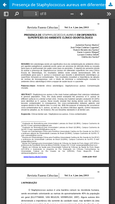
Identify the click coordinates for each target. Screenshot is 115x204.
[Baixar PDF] (110, 4)
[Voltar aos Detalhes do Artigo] (4, 4)
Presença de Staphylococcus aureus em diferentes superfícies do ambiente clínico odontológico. (63, 4)
